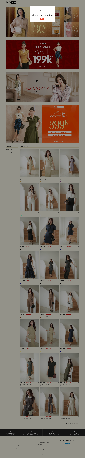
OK (42, 18)
